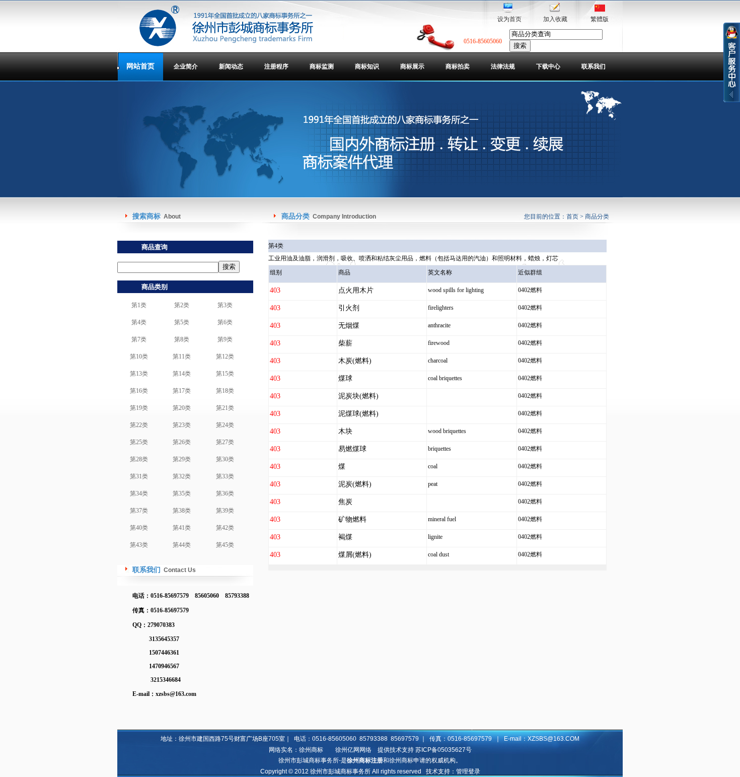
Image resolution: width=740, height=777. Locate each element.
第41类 (182, 527)
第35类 (182, 493)
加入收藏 (555, 19)
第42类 (225, 527)
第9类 (225, 339)
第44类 (182, 544)
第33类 (225, 476)
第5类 (181, 322)
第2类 (181, 305)
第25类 (139, 442)
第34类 (139, 493)
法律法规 (503, 66)
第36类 (225, 493)
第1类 (138, 305)
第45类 (225, 544)
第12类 (225, 356)
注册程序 (276, 66)
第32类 (182, 476)
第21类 (225, 407)
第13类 (139, 373)
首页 (572, 216)
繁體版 (599, 19)
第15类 (225, 373)
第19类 (139, 407)
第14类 (182, 373)
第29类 (182, 459)
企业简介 (186, 66)
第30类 (225, 459)
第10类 (139, 356)
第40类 (139, 527)
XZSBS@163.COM (553, 738)
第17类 (182, 390)
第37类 (139, 510)
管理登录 (468, 771)
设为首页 (509, 19)
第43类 (139, 544)
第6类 (225, 322)
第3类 (225, 305)
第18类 (225, 390)
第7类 (138, 339)
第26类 (182, 442)
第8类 (181, 339)
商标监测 (322, 66)
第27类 (225, 442)
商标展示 (412, 66)
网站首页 (140, 66)
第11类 (182, 356)
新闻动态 (231, 66)
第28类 (139, 459)
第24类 (225, 425)
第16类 (139, 390)
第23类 (182, 425)
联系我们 (593, 66)
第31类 (139, 476)
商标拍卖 (458, 66)
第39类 (225, 510)
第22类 (139, 425)
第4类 (138, 322)
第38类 (182, 510)
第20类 (182, 407)
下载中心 (548, 66)
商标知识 (367, 66)
